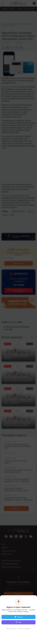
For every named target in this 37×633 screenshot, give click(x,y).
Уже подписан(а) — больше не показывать (18, 628)
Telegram (20, 617)
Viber (20, 622)
